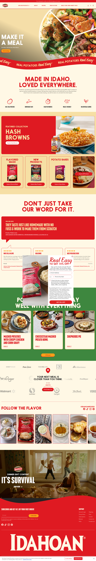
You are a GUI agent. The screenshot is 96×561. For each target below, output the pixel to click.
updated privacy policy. (27, 559)
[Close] (93, 558)
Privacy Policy (61, 298)
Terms (67, 298)
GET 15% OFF (60, 302)
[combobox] (52, 276)
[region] (48, 558)
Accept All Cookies (78, 558)
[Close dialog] (72, 256)
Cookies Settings (68, 558)
